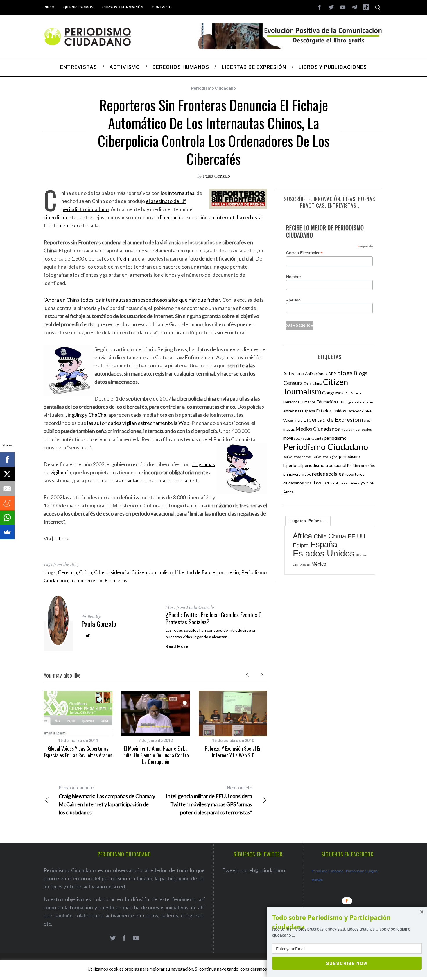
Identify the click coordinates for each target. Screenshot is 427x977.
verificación (340, 483)
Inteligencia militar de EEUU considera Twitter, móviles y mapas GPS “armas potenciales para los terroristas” (209, 800)
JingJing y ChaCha (85, 415)
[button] (347, 922)
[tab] (308, 521)
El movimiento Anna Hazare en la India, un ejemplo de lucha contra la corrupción (155, 755)
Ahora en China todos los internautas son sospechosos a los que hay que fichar (132, 300)
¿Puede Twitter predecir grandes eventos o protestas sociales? (214, 618)
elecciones (365, 402)
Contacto (162, 7)
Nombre (293, 276)
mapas (289, 429)
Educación (326, 401)
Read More (177, 646)
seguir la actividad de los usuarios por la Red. (148, 480)
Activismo (293, 373)
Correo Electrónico (304, 253)
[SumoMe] (7, 532)
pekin (233, 572)
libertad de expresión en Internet (197, 217)
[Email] (7, 488)
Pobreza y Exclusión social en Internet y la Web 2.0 (233, 752)
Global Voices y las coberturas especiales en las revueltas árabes (78, 752)
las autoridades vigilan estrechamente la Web (137, 423)
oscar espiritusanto (308, 438)
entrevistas (292, 411)
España (308, 410)
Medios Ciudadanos (318, 429)
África (288, 491)
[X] (7, 474)
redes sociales (328, 473)
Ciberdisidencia (111, 572)
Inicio (49, 7)
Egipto (351, 402)
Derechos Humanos (299, 402)
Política (353, 465)
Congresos (333, 392)
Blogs (360, 373)
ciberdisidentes (61, 217)
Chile (308, 383)
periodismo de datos (297, 457)
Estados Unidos (331, 410)
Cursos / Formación (122, 7)
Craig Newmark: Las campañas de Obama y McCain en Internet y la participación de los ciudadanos (107, 800)
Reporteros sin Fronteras (98, 580)
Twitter (321, 482)
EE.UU (341, 402)
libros (366, 420)
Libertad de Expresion (200, 572)
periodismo (335, 438)
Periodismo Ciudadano (213, 88)
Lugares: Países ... (308, 520)
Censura (67, 572)
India (298, 420)
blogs (50, 572)
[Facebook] (7, 459)
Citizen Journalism (152, 572)
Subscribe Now (347, 963)
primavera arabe (297, 474)
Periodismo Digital (325, 457)
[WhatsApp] (7, 517)
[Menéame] (7, 503)
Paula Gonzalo (216, 176)
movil (288, 438)
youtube (367, 483)
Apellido (293, 300)
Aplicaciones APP (320, 373)
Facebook (355, 411)
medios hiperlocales (356, 429)
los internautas (177, 193)
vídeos (354, 483)
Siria (308, 483)
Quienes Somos (78, 7)
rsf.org (61, 538)
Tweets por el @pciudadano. (254, 870)
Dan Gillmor (353, 393)
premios (368, 465)
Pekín (122, 258)
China (85, 572)
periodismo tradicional (324, 465)
